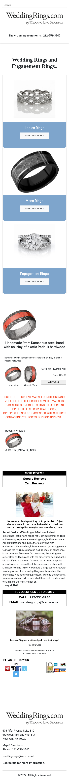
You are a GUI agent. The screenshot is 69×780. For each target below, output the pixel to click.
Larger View (13, 385)
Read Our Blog (34, 645)
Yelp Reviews (34, 483)
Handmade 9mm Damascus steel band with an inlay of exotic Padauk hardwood (34, 345)
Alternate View (30, 385)
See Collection (33, 135)
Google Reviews (34, 479)
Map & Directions (13, 745)
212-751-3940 (51, 35)
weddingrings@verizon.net (40, 602)
